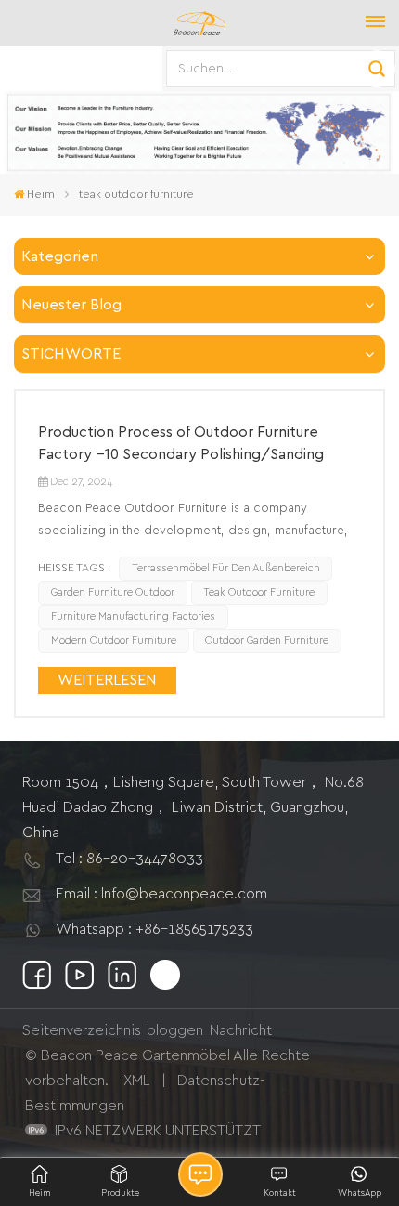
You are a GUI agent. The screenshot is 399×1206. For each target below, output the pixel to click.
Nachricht (241, 1030)
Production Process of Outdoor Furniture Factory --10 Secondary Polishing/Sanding (181, 443)
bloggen (175, 1030)
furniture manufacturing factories (133, 616)
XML (136, 1080)
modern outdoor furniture (113, 641)
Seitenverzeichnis (81, 1030)
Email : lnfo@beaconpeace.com (161, 893)
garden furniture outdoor (112, 592)
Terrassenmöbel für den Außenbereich (226, 568)
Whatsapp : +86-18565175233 (154, 929)
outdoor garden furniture (266, 641)
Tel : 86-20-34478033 (129, 858)
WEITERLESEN (107, 680)
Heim (41, 194)
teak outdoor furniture (259, 592)
